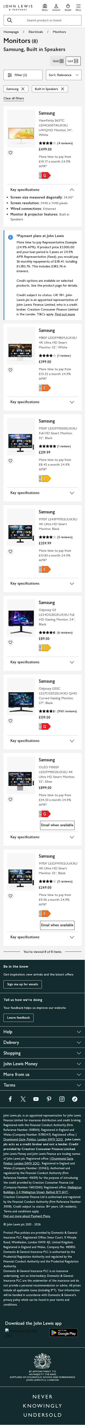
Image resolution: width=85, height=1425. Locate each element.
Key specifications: (25, 190)
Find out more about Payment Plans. (27, 1216)
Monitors (59, 32)
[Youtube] (36, 1100)
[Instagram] (62, 1100)
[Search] (9, 20)
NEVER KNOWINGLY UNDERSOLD (43, 1405)
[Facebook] (10, 1100)
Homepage (11, 32)
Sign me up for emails (22, 984)
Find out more (65, 314)
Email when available (56, 826)
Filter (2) (21, 75)
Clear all (13, 98)
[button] (78, 7)
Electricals (36, 32)
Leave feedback (18, 1018)
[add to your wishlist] (10, 152)
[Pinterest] (49, 1100)
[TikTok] (74, 1100)
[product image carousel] (21, 129)
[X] (23, 1100)
